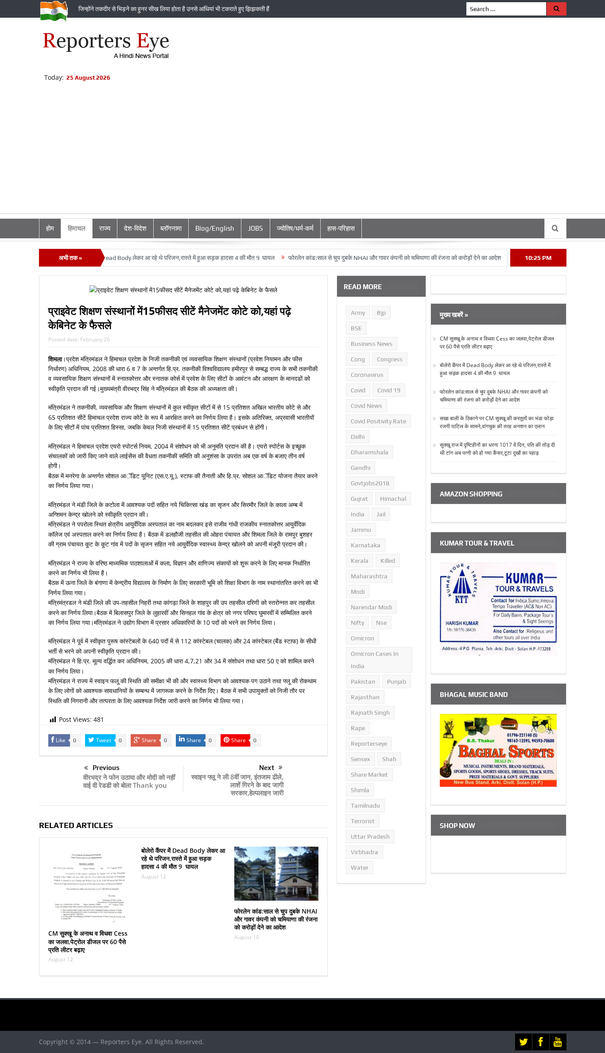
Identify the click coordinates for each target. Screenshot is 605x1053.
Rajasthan (365, 697)
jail (380, 514)
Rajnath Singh (370, 712)
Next (266, 767)
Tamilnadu (365, 805)
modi (358, 591)
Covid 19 (388, 390)
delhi (358, 436)
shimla (360, 790)
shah (389, 759)
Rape (358, 728)
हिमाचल (76, 228)
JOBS (255, 228)
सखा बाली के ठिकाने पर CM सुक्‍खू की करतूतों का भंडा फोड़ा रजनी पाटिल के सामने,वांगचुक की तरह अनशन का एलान (497, 422)
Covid (358, 390)
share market (369, 774)
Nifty (357, 622)
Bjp (381, 312)
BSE (356, 328)
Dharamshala (369, 452)
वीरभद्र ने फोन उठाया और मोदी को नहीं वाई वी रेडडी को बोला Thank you (129, 781)
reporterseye (369, 743)
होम (50, 228)
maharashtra (369, 576)
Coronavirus (367, 374)
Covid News (366, 405)
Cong (358, 359)
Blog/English (214, 228)
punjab (396, 681)
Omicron (362, 638)
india (358, 514)
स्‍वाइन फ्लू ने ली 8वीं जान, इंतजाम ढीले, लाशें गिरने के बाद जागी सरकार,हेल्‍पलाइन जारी (237, 784)
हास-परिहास (341, 228)
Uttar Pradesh (370, 836)
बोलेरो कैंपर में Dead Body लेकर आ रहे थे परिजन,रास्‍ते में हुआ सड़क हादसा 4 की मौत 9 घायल (148, 257)
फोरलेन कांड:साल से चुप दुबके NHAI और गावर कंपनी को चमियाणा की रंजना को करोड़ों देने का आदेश (370, 257)
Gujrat (359, 498)
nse (381, 622)
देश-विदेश (135, 228)
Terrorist (363, 821)
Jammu (361, 529)
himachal (393, 498)
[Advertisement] (302, 151)
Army (358, 312)
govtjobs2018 (370, 483)
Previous (106, 767)
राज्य (104, 228)
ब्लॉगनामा (171, 228)
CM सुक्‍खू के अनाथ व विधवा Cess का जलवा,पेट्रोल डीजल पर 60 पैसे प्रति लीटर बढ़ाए (88, 941)
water (359, 867)
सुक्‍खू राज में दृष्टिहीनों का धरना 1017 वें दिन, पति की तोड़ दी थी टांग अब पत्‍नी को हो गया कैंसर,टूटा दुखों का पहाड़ (497, 449)
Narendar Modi (371, 607)
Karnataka (365, 545)
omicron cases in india (375, 660)
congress (390, 359)
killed (387, 560)
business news (371, 343)
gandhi (360, 467)
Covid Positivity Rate (378, 421)
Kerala (359, 560)
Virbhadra (364, 852)
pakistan (363, 681)
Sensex (360, 759)
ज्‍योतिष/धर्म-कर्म (295, 228)
